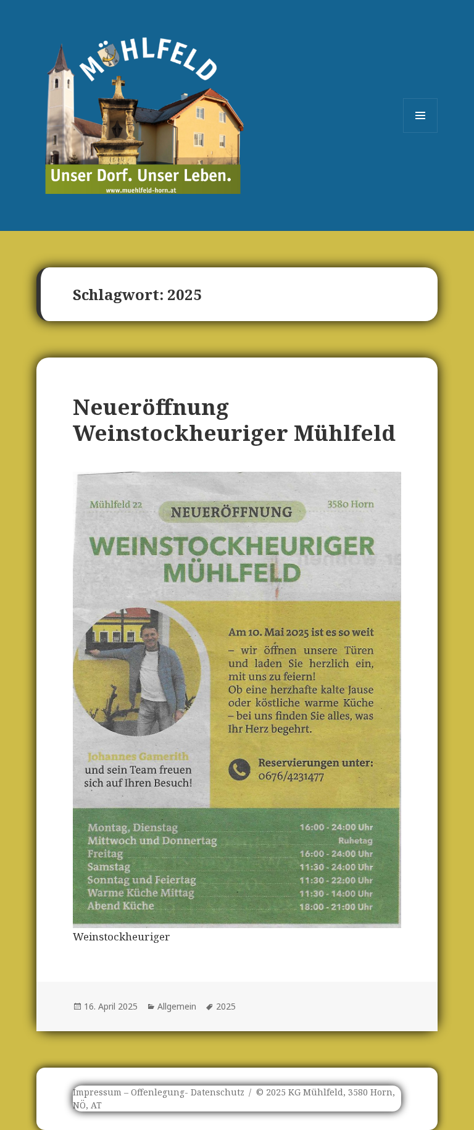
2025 (226, 1006)
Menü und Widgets (421, 132)
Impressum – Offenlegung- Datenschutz (158, 1092)
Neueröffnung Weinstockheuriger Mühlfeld (234, 419)
